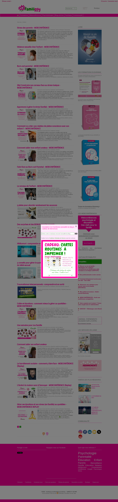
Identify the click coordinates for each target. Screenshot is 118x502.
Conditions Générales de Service (57, 238)
